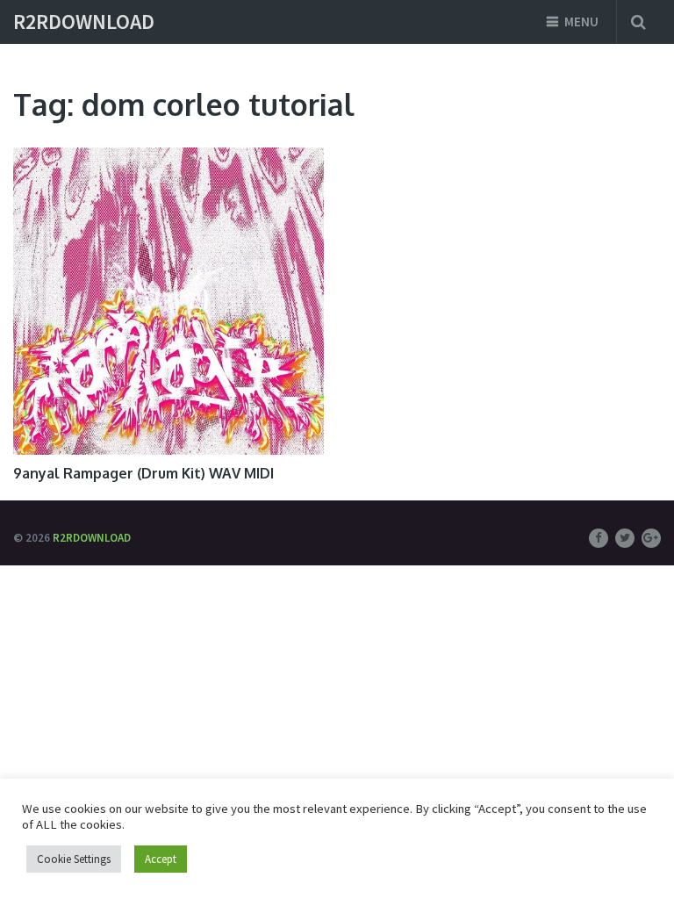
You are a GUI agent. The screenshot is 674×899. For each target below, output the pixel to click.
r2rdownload (83, 21)
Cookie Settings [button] (74, 859)
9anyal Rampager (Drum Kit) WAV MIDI (143, 473)
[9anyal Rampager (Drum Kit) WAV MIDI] (168, 301)
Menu (581, 21)
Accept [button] (160, 859)
